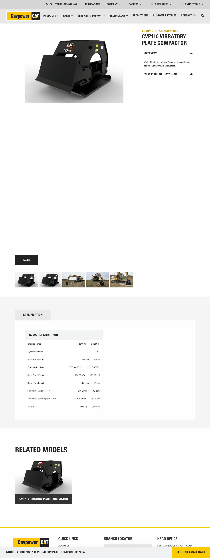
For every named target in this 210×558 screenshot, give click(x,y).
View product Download (160, 74)
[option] (27, 279)
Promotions (141, 15)
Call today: (63, 4)
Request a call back (190, 552)
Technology (117, 16)
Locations (94, 4)
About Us (63, 545)
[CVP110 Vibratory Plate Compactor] (74, 140)
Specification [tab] (33, 315)
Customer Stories (164, 15)
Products (49, 16)
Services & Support (90, 16)
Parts (67, 16)
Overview (150, 53)
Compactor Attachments (160, 31)
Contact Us (188, 15)
